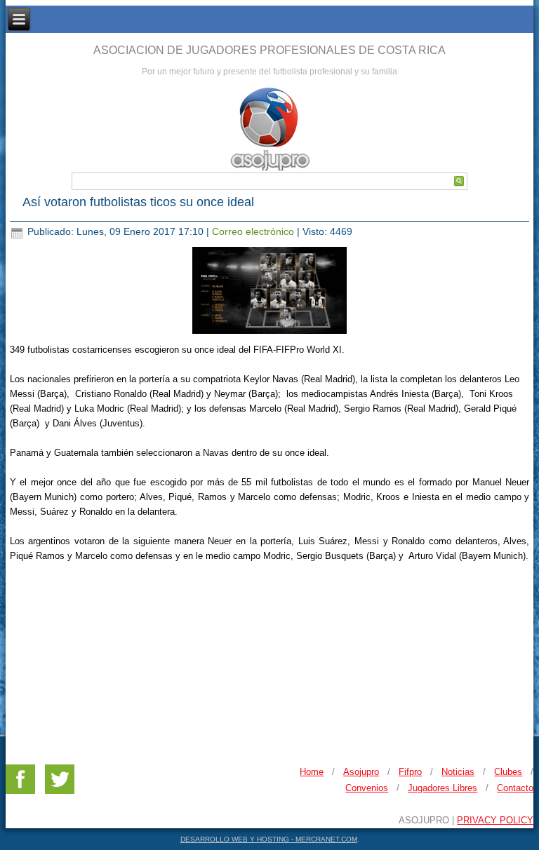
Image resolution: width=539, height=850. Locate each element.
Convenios (366, 788)
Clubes (508, 772)
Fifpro (410, 772)
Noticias (457, 772)
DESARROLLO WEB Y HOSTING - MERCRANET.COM (268, 839)
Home (312, 772)
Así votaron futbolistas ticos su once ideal (138, 202)
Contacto (515, 788)
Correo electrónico (254, 231)
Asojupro (361, 772)
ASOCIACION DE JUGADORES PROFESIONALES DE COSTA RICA (269, 50)
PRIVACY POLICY (495, 820)
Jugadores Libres (442, 788)
